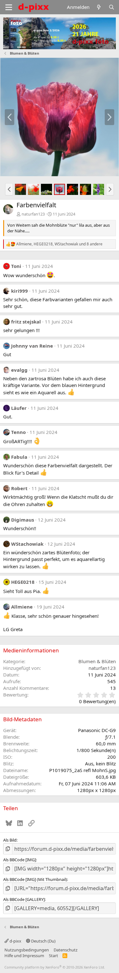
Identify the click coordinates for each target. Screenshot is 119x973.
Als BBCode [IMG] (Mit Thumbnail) (35, 879)
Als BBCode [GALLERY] (24, 899)
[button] (9, 189)
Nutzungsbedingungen (26, 950)
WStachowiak (27, 544)
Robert (19, 488)
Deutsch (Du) (43, 941)
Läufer (19, 408)
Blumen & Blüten (97, 661)
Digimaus (22, 519)
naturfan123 (33, 214)
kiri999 (19, 291)
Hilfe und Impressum (24, 955)
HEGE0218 (23, 582)
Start (53, 955)
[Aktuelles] (99, 7)
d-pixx (15, 941)
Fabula (19, 457)
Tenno (18, 432)
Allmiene (22, 606)
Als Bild (10, 840)
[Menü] (8, 7)
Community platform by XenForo (54, 967)
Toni (16, 266)
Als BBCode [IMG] (19, 860)
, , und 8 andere (59, 244)
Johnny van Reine (32, 346)
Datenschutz (65, 950)
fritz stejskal (26, 321)
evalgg (19, 370)
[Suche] (111, 7)
